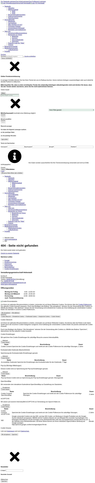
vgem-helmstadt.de (10, 239)
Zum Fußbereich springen (37, 1)
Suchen (3, 56)
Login (2, 171)
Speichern (14, 434)
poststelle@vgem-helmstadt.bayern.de (13, 282)
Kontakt (6, 260)
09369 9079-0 (11, 279)
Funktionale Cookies (31, 316)
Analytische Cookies (44, 316)
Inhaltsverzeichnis (10, 262)
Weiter (3, 93)
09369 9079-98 (9, 281)
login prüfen (4, 139)
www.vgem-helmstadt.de (9, 284)
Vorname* (4, 147)
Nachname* (28, 147)
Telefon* (73, 147)
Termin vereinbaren (6, 58)
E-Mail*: (3, 470)
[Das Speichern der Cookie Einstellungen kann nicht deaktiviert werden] (1, 356)
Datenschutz (8, 265)
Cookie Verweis (56, 316)
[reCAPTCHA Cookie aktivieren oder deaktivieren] (1, 405)
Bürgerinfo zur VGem (19, 213)
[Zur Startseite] (22, 3)
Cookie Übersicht (6, 316)
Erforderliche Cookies (18, 316)
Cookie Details (5, 342)
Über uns (11, 208)
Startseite (11, 178)
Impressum (8, 264)
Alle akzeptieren (5, 313)
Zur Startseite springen (8, 1)
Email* (51, 147)
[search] (14, 56)
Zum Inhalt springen (22, 1)
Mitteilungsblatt (17, 183)
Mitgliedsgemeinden (15, 228)
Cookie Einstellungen (11, 269)
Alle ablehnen (15, 313)
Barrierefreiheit (9, 267)
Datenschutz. (25, 431)
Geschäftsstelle (13, 194)
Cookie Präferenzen (85, 304)
